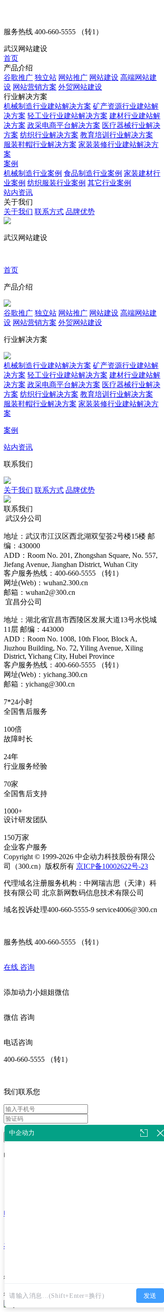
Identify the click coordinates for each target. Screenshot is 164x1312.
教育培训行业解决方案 (116, 135)
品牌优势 (80, 211)
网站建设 (103, 77)
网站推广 (72, 77)
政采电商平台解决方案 (63, 125)
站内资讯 (18, 192)
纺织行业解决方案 (49, 135)
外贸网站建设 (80, 87)
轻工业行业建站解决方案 (67, 116)
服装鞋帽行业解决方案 (40, 144)
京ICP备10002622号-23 (112, 866)
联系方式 (49, 211)
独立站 (45, 77)
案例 (11, 164)
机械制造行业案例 (33, 173)
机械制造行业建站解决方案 (47, 106)
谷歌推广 (18, 77)
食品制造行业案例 (93, 173)
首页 (11, 58)
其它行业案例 (109, 183)
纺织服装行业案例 (56, 183)
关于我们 (18, 211)
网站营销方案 (34, 87)
